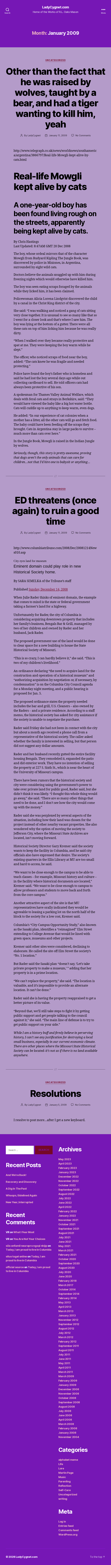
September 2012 (68, 1324)
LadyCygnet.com (55, 7)
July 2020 (64, 1272)
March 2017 (65, 1285)
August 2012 (66, 1328)
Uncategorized (55, 60)
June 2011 (64, 1358)
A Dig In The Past (16, 1188)
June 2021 (64, 1241)
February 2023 (67, 1167)
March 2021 (65, 1250)
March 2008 (66, 1424)
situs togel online (16, 1256)
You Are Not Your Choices (29, 1238)
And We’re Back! (16, 1175)
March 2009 (66, 1376)
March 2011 (65, 1371)
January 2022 (67, 1215)
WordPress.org (67, 1534)
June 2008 (65, 1415)
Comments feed (68, 1530)
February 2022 (67, 1211)
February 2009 (67, 1380)
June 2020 (65, 1276)
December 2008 (68, 1389)
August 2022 (66, 1193)
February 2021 (67, 1254)
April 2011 (64, 1367)
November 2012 (68, 1319)
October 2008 (67, 1397)
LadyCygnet (34, 135)
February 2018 (67, 1280)
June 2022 (65, 1202)
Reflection (64, 1485)
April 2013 (64, 1306)
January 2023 (67, 1172)
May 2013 (64, 1302)
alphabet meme (68, 1459)
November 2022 (68, 1180)
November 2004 (68, 1437)
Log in (62, 1521)
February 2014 (67, 1298)
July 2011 (64, 1354)
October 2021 (66, 1224)
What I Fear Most (23, 1232)
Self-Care (64, 1490)
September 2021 (68, 1228)
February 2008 (67, 1428)
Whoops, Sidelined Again (21, 1195)
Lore (61, 1468)
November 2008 (68, 1393)
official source (15, 1267)
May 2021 (64, 1246)
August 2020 (66, 1267)
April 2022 (64, 1207)
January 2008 (67, 1432)
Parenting (64, 1481)
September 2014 (68, 1293)
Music (62, 1477)
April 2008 (65, 1419)
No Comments (83, 135)
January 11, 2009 (58, 135)
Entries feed (66, 1525)
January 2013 (67, 1315)
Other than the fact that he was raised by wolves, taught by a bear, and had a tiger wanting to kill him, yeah (55, 97)
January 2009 (67, 1384)
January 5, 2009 (58, 1104)
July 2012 (64, 1332)
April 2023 (65, 1163)
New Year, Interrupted (19, 1202)
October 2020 (67, 1259)
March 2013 (65, 1311)
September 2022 (68, 1189)
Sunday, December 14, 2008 (48, 589)
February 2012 (67, 1341)
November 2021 (68, 1220)
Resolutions (55, 1093)
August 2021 (66, 1233)
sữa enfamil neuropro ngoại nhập (26, 1245)
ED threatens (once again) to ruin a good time (55, 511)
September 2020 (69, 1263)
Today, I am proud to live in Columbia (28, 1249)
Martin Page (65, 1472)
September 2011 (68, 1345)
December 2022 (68, 1176)
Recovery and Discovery (21, 1181)
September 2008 (69, 1402)
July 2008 (64, 1411)
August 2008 (66, 1406)
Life (60, 1464)
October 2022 (67, 1185)
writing (62, 1498)
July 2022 (64, 1198)
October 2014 (67, 1289)
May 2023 (64, 1159)
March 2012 (65, 1337)
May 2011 (64, 1363)
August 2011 (66, 1350)
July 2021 (64, 1237)
